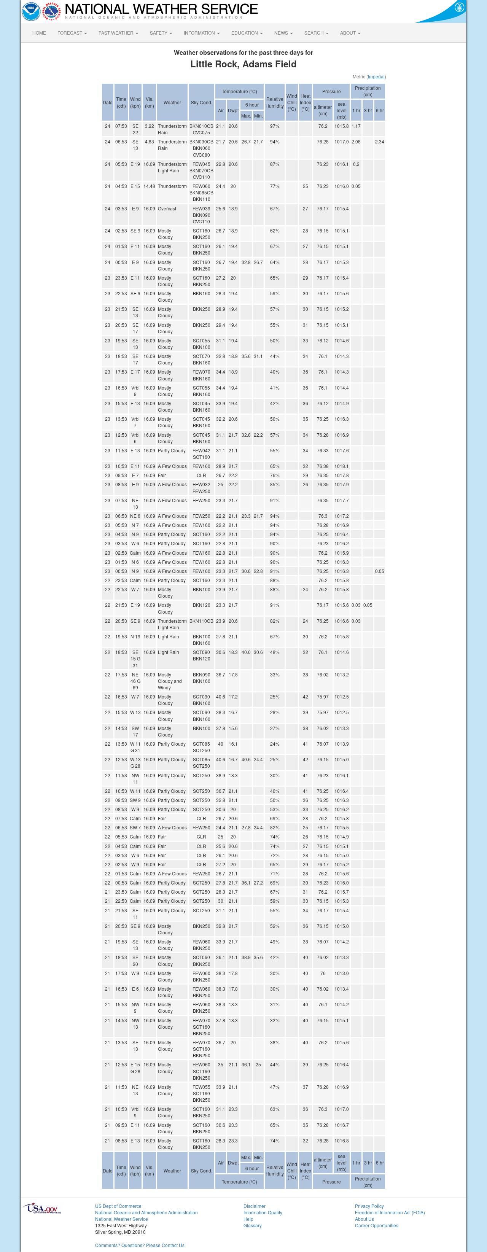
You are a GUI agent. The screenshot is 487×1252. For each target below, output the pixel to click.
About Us (364, 1218)
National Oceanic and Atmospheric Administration (146, 1212)
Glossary (253, 1225)
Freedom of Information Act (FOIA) (390, 1212)
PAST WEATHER (117, 32)
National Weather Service (121, 1218)
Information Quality (263, 1212)
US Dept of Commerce (118, 1206)
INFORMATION (200, 32)
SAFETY (159, 32)
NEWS (281, 32)
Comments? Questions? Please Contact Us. (140, 1245)
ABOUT (348, 32)
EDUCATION (245, 32)
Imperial (376, 76)
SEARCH (314, 32)
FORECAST (70, 32)
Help (248, 1218)
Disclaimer (255, 1206)
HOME (39, 32)
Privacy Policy (369, 1206)
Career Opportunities (376, 1225)
